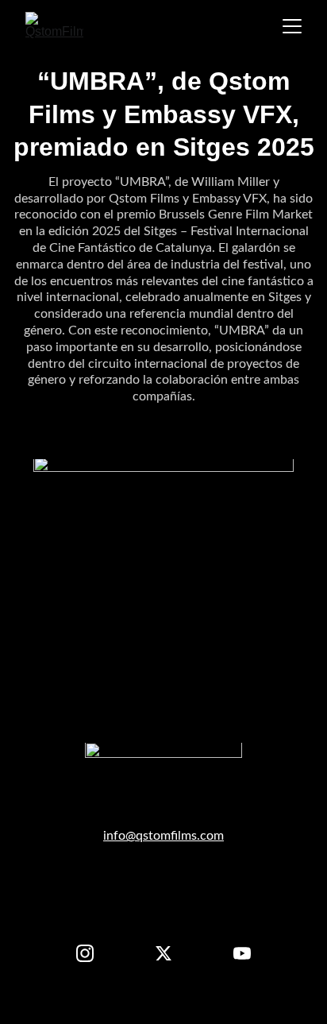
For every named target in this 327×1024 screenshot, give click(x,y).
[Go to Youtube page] (242, 953)
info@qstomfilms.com (163, 835)
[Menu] (292, 26)
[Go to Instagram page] (93, 953)
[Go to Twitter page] (171, 953)
